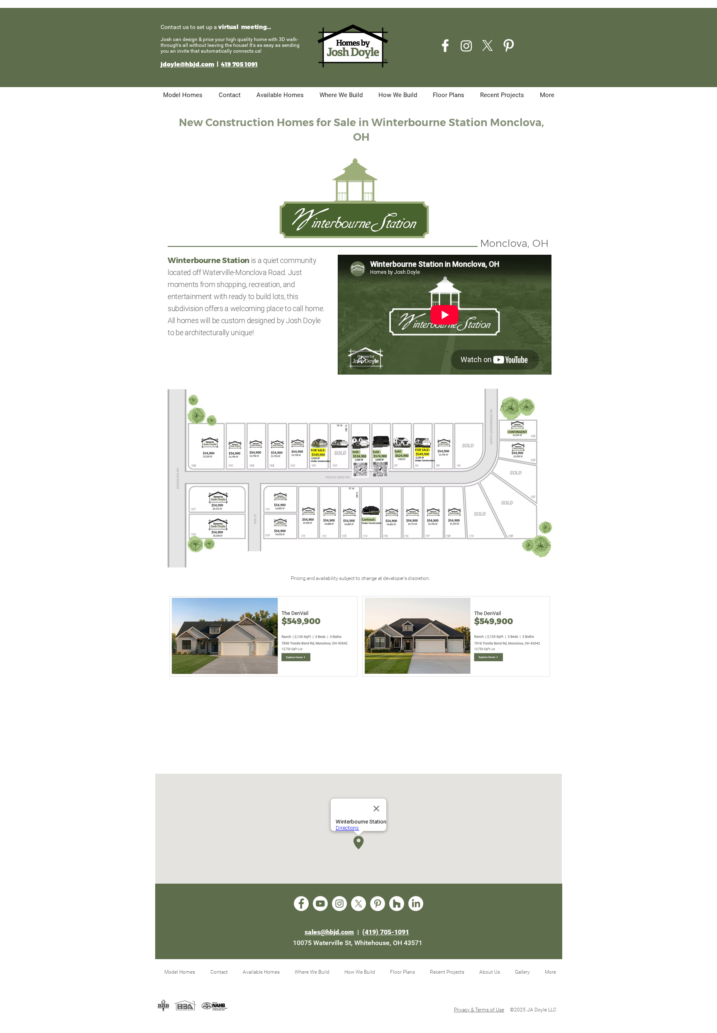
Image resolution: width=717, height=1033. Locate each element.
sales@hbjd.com (329, 932)
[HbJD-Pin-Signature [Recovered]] (508, 45)
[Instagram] (466, 45)
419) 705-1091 (387, 932)
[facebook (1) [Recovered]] (445, 45)
